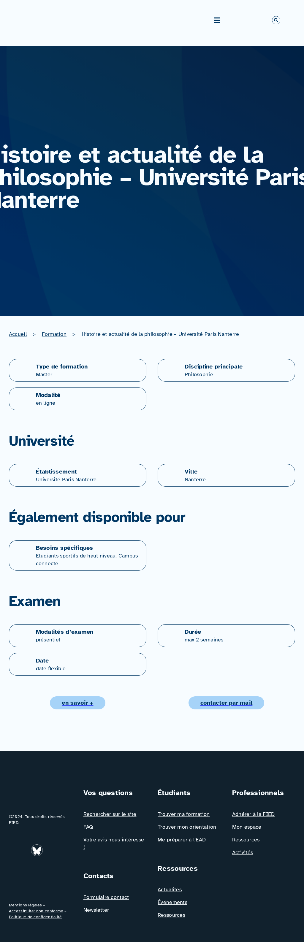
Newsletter (96, 910)
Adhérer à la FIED (253, 814)
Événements (172, 902)
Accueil (18, 334)
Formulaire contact (106, 897)
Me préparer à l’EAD (182, 839)
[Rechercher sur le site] (276, 20)
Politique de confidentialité (35, 916)
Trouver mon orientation (187, 827)
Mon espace (247, 827)
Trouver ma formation (184, 814)
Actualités (170, 889)
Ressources (171, 915)
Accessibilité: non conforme (36, 911)
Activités (242, 852)
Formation (54, 334)
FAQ (88, 827)
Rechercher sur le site (110, 814)
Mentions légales (25, 905)
